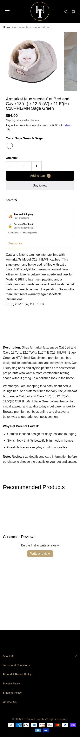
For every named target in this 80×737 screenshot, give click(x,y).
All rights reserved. (56, 719)
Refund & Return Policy (17, 674)
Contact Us (10, 701)
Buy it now (40, 185)
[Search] (66, 11)
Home (6, 27)
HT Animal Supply (33, 719)
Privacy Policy (11, 683)
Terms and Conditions (16, 665)
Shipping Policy (12, 692)
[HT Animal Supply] (40, 11)
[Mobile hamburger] (7, 11)
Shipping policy (30, 232)
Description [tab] (15, 243)
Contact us (13, 232)
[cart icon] (73, 11)
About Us (8, 656)
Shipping (10, 120)
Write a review (40, 553)
